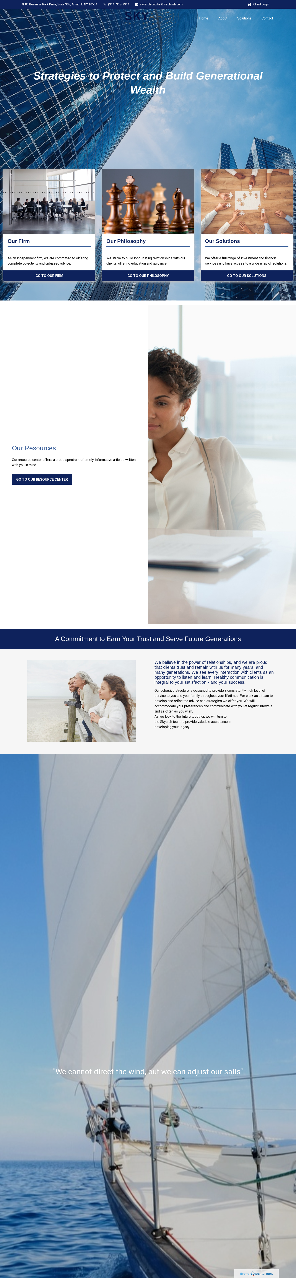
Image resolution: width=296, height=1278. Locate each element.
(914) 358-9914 (118, 4)
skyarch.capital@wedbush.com (161, 4)
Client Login (261, 4)
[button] (203, 18)
